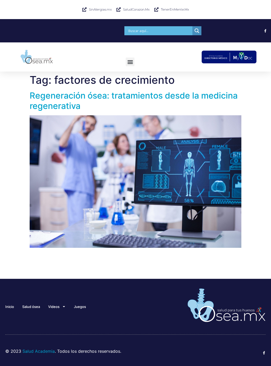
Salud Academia (38, 351)
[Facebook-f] (265, 31)
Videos (54, 307)
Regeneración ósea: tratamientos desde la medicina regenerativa (134, 100)
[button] (130, 62)
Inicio (9, 307)
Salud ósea (31, 307)
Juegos (80, 307)
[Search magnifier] (196, 30)
